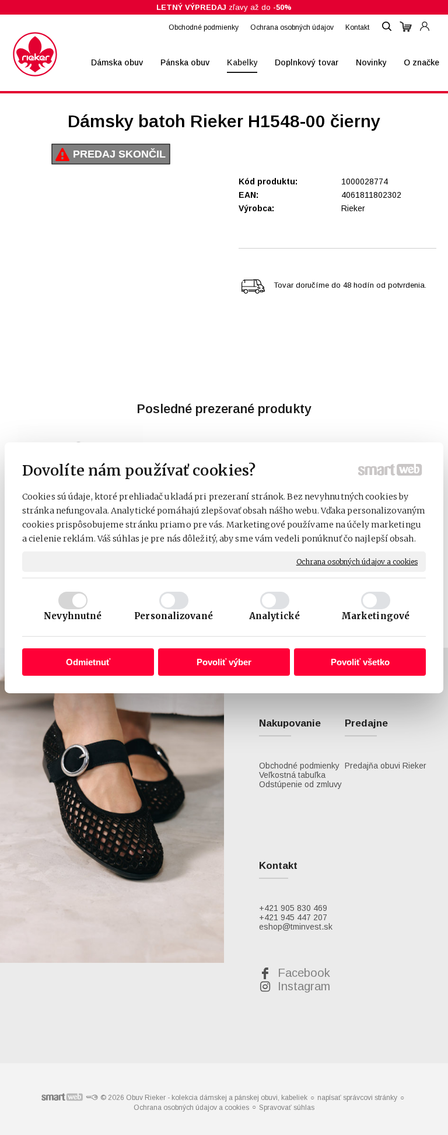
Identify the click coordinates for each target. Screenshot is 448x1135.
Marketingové (375, 615)
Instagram (304, 986)
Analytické (274, 615)
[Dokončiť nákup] (406, 26)
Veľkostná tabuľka (292, 775)
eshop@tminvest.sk (295, 926)
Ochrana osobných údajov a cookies (357, 561)
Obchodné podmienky (299, 765)
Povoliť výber (224, 662)
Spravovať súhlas (286, 1107)
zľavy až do (224, 7)
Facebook (304, 972)
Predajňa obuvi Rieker (385, 765)
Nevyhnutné (73, 615)
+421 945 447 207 (293, 917)
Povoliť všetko (360, 662)
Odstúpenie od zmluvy (300, 784)
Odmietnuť (88, 662)
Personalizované (173, 615)
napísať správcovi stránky (357, 1098)
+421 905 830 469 (293, 908)
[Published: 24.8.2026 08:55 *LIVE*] (91, 1098)
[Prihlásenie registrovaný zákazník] (424, 21)
